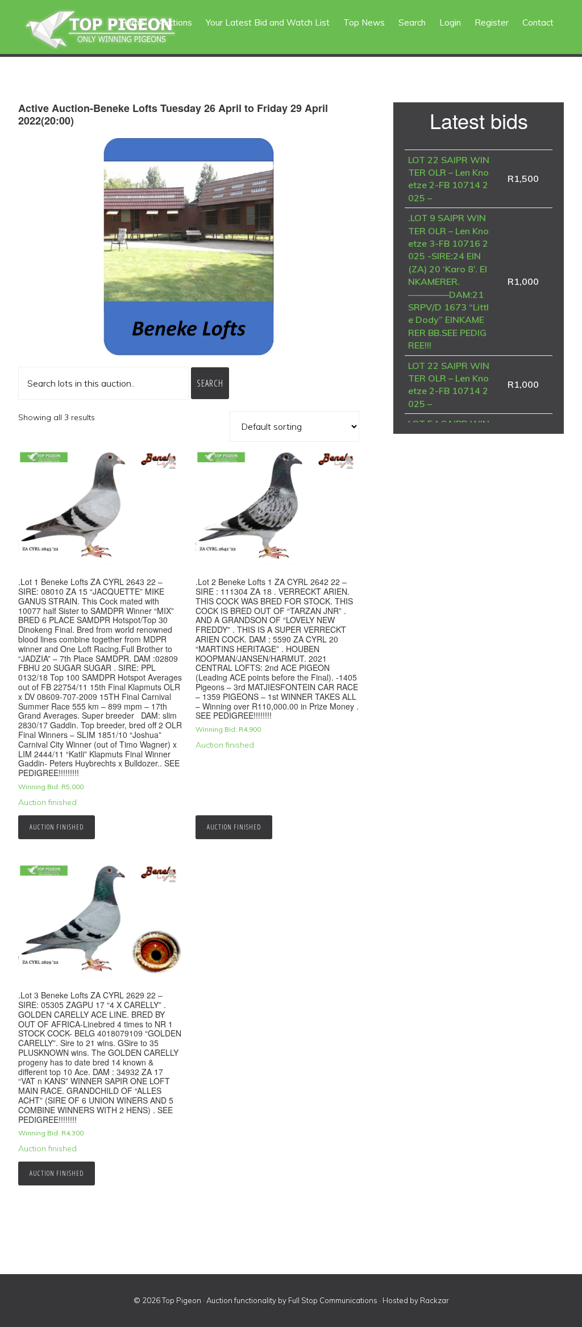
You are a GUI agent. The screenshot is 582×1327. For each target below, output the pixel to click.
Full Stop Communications (332, 1300)
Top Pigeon (114, 30)
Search (210, 383)
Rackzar (434, 1300)
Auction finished (57, 827)
